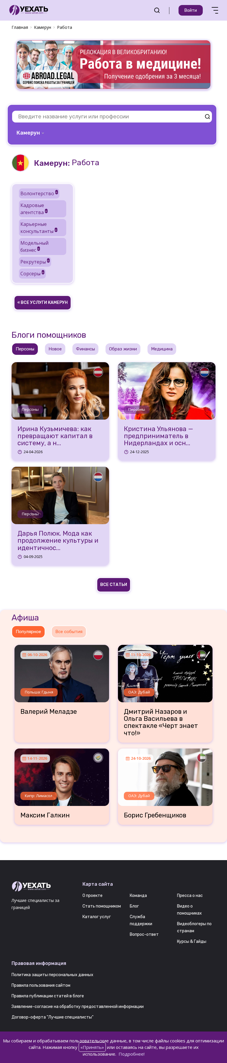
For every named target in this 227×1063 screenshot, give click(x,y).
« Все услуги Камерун (42, 302)
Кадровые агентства (33, 209)
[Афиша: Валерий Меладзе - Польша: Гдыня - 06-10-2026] (61, 671)
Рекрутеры (34, 262)
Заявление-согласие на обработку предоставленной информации (78, 1006)
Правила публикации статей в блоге (48, 996)
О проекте (92, 895)
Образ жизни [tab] (123, 349)
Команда (138, 895)
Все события (68, 631)
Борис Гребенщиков (155, 815)
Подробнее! (132, 1054)
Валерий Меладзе (48, 711)
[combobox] (31, 133)
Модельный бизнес (34, 246)
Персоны (30, 409)
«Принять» (92, 1047)
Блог (134, 906)
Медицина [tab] (162, 349)
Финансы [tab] (85, 349)
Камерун (42, 27)
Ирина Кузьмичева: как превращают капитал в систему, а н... (55, 436)
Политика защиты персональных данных (52, 974)
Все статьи (113, 584)
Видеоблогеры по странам (194, 927)
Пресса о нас (190, 895)
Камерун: (52, 163)
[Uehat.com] (43, 887)
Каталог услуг (96, 916)
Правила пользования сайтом (41, 985)
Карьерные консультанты (38, 227)
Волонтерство (38, 193)
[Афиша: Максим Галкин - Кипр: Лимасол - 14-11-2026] (61, 775)
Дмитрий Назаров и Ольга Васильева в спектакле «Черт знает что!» (161, 722)
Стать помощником (101, 906)
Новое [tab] (55, 349)
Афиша (25, 617)
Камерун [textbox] (28, 133)
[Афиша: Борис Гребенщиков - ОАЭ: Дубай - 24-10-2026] (165, 775)
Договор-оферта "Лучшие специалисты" (52, 1017)
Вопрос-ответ (144, 934)
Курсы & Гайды (191, 941)
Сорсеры (32, 273)
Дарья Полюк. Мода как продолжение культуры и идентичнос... (57, 541)
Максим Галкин (45, 815)
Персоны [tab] (25, 349)
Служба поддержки (141, 920)
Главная (20, 27)
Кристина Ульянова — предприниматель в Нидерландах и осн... (158, 436)
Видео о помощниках (189, 910)
